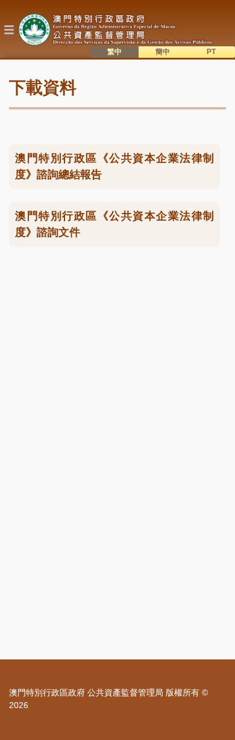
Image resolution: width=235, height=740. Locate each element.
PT (211, 52)
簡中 (162, 52)
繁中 (114, 52)
